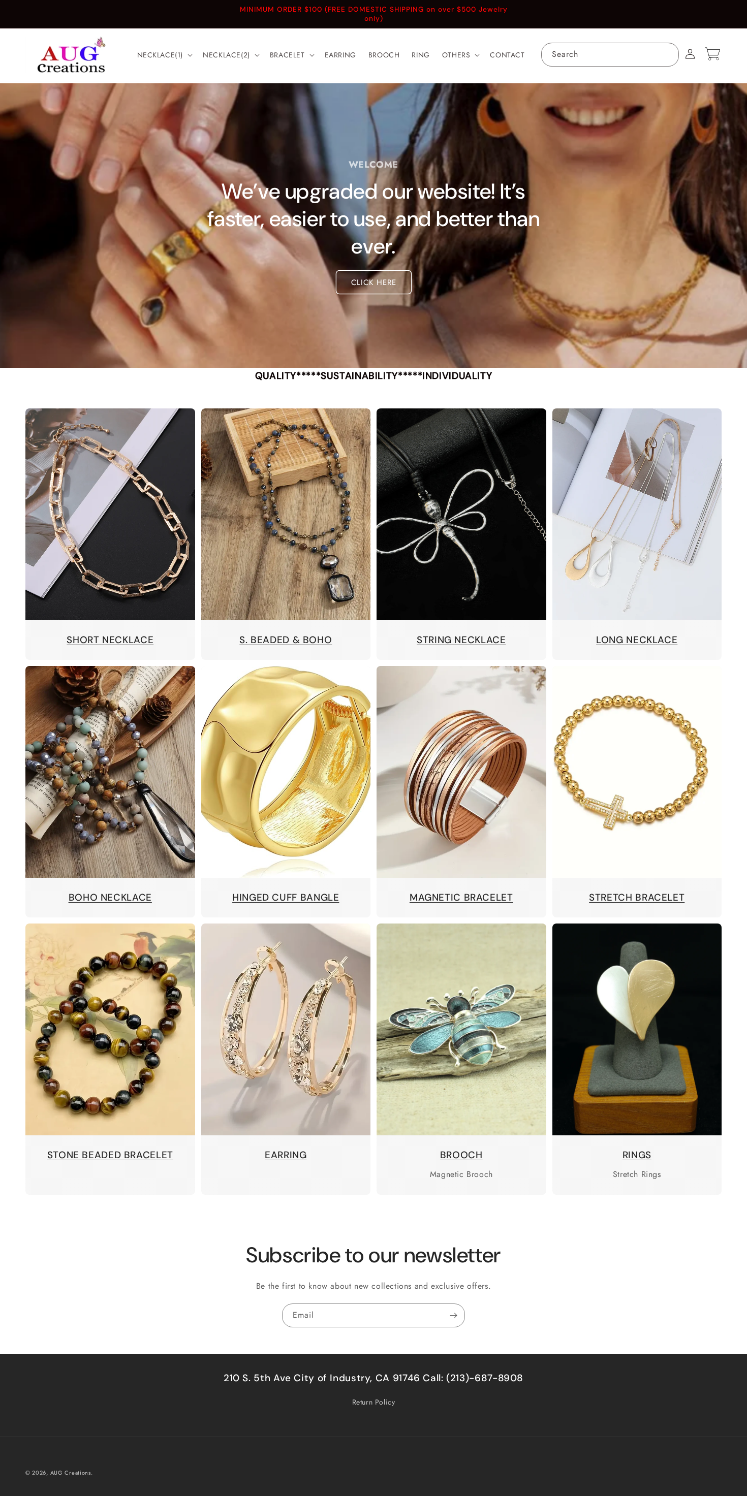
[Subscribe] (453, 1315)
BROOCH (461, 1155)
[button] (164, 55)
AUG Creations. (71, 1473)
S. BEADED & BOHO (285, 639)
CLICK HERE (373, 282)
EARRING (285, 1155)
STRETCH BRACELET (636, 897)
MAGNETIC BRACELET (461, 897)
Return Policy (373, 1402)
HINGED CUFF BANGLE (285, 897)
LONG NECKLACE (636, 639)
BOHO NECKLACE (110, 897)
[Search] (667, 54)
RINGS (636, 1155)
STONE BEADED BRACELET (110, 1155)
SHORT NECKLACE (110, 639)
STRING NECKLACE (461, 639)
